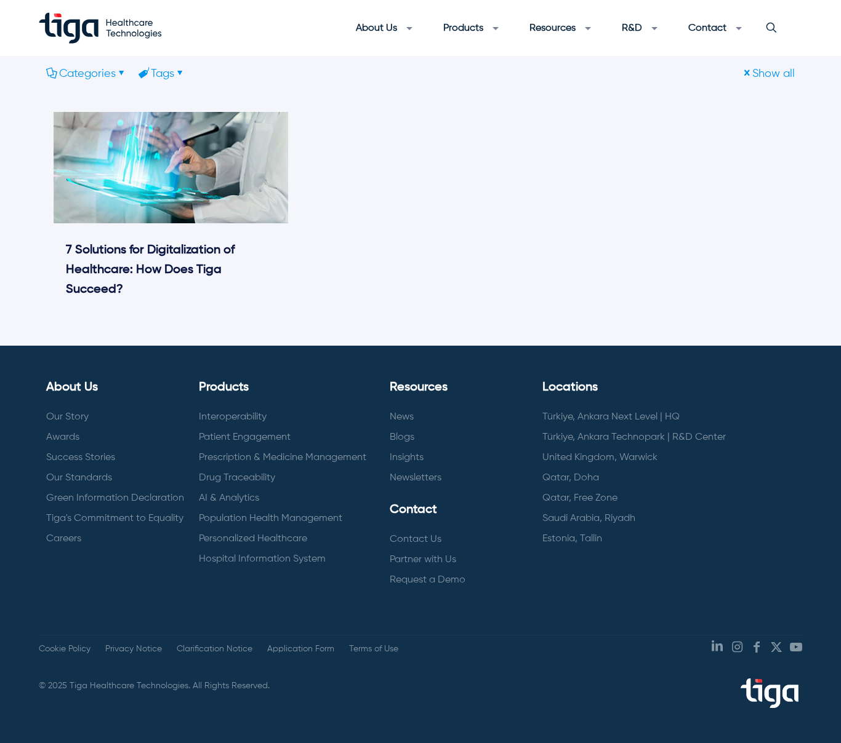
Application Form (300, 649)
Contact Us (415, 539)
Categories (87, 73)
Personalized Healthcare (253, 539)
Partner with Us (423, 560)
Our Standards (79, 478)
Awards (62, 437)
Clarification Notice (214, 649)
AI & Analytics (229, 498)
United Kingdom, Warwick (600, 458)
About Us (72, 387)
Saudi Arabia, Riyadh (588, 518)
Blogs (402, 437)
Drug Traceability (237, 478)
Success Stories (80, 458)
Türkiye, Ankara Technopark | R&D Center (634, 437)
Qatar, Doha (570, 478)
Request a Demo (427, 580)
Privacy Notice (133, 649)
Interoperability (233, 417)
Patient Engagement (245, 437)
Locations (570, 387)
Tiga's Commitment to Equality (114, 518)
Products (224, 387)
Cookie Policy (65, 649)
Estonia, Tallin (572, 539)
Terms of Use (373, 649)
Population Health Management (270, 518)
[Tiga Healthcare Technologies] (100, 27)
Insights (407, 458)
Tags (162, 73)
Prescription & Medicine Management (282, 458)
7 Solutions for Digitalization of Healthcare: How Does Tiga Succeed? (150, 270)
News (402, 417)
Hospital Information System (262, 559)
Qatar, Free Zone (580, 498)
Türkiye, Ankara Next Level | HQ (611, 417)
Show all (773, 73)
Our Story (67, 417)
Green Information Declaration (115, 498)
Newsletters (415, 478)
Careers (63, 539)
